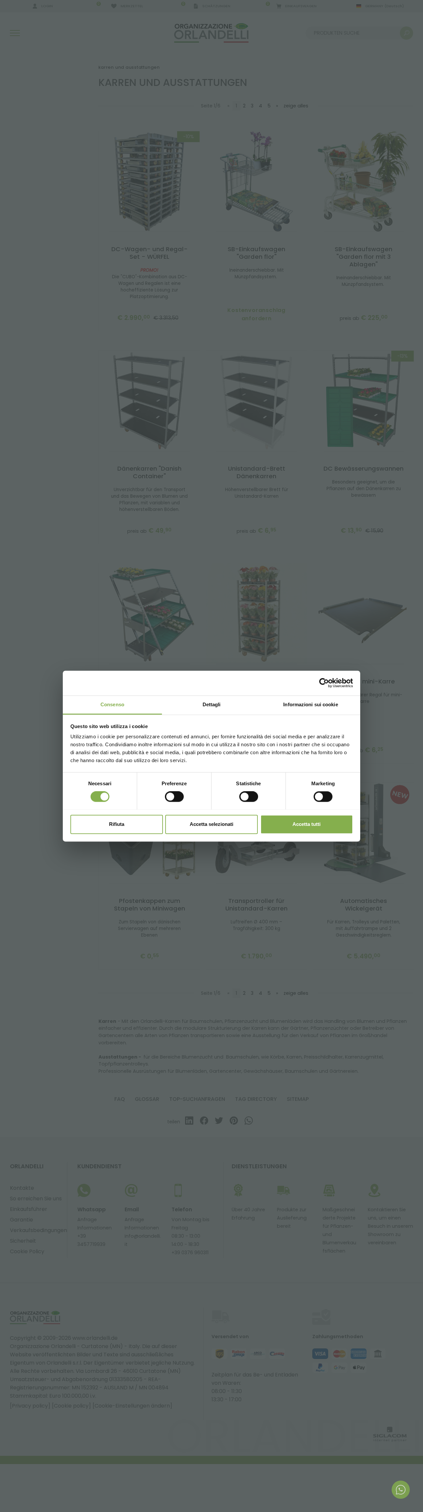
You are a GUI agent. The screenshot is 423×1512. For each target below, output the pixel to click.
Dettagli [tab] (212, 704)
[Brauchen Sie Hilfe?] (401, 1490)
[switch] (174, 796)
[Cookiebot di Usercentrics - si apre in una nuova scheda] (324, 683)
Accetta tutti (306, 824)
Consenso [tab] (112, 704)
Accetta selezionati (211, 824)
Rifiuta (116, 824)
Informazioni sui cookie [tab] (310, 704)
